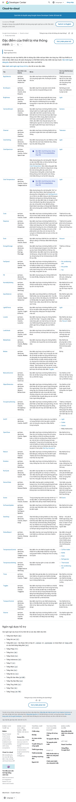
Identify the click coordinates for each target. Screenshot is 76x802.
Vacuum (62, 238)
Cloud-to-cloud (10, 8)
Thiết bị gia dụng (37, 749)
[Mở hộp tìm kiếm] (49, 2)
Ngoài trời (35, 762)
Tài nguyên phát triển (52, 743)
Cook (4, 213)
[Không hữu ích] (72, 33)
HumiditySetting (8, 282)
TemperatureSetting (9, 562)
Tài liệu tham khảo (10, 35)
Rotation (6, 461)
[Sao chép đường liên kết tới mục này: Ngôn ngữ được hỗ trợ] (28, 627)
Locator (5, 317)
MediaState (6, 340)
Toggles (51, 369)
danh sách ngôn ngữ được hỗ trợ (17, 66)
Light (60, 97)
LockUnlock (6, 330)
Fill (4, 275)
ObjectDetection (8, 384)
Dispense (6, 221)
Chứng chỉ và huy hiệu (52, 734)
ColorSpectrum (8, 149)
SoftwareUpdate (8, 505)
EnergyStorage (8, 246)
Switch (63, 425)
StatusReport (7, 532)
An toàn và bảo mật (37, 739)
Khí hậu (34, 735)
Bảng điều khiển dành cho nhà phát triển (67, 733)
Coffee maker (65, 549)
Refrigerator (65, 559)
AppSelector (7, 76)
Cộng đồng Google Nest (65, 749)
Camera (61, 109)
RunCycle (6, 471)
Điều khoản (5, 792)
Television (62, 130)
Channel (5, 130)
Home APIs (20, 737)
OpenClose (6, 432)
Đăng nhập (70, 2)
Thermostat (65, 562)
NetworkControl (8, 373)
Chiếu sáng (35, 731)
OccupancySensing (9, 402)
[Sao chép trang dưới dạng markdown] (18, 44)
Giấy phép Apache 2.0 (32, 714)
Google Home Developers (9, 33)
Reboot (5, 452)
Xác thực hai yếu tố (49, 448)
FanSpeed (6, 261)
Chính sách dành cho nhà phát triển (52, 762)
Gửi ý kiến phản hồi (64, 41)
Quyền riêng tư (15, 792)
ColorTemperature (35, 166)
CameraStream (8, 109)
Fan (62, 270)
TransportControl (8, 601)
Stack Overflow (66, 744)
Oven (63, 556)
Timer (5, 574)
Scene (5, 497)
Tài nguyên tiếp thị (53, 739)
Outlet (63, 422)
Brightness (6, 97)
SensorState (7, 482)
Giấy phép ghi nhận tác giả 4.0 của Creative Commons (55, 712)
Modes (5, 351)
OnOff (5, 419)
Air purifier (64, 266)
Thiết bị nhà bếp (37, 753)
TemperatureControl (9, 549)
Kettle (63, 553)
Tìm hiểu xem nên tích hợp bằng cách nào (8, 773)
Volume (5, 612)
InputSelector (7, 294)
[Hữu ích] (69, 33)
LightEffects (7, 307)
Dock (4, 238)
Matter (4, 731)
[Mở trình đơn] (3, 2)
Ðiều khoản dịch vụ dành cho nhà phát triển (53, 755)
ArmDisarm (6, 88)
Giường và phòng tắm (37, 757)
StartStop (6, 516)
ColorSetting (7, 140)
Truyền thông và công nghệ (37, 745)
